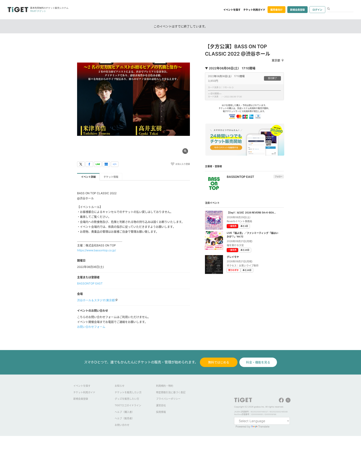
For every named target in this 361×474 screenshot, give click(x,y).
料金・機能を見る (258, 362)
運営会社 (161, 405)
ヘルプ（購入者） (124, 411)
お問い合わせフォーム (91, 327)
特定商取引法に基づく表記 (170, 392)
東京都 (276, 60)
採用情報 (161, 411)
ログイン (317, 9)
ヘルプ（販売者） (124, 418)
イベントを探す (231, 9)
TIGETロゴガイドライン (128, 405)
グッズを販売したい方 (127, 398)
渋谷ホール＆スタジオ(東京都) (96, 300)
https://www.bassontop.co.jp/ (96, 250)
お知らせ (119, 385)
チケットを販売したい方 (128, 392)
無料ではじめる (218, 362)
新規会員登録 (297, 9)
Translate (263, 426)
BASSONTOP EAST (90, 283)
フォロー (278, 176)
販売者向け (276, 9)
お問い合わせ (122, 424)
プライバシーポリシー (168, 398)
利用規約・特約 (164, 385)
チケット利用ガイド (254, 9)
